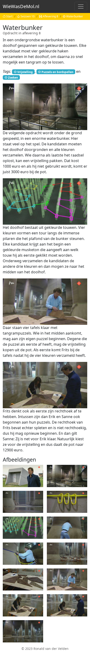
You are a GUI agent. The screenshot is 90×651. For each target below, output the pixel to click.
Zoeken (13, 77)
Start (9, 16)
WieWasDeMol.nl (21, 6)
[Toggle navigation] (80, 6)
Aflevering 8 (50, 16)
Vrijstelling (25, 72)
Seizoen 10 (28, 16)
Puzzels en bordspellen (57, 72)
